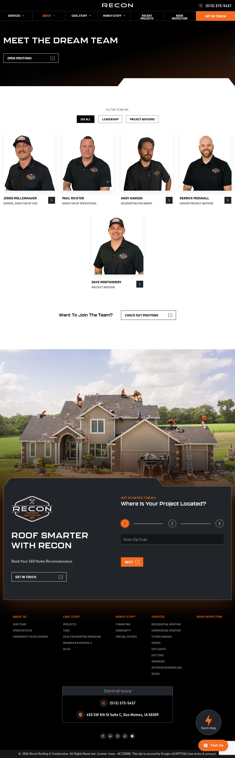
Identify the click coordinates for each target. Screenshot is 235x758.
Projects (69, 624)
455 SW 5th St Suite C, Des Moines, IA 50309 (123, 714)
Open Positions (19, 58)
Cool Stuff (71, 616)
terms (197, 753)
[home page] (117, 6)
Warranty (123, 630)
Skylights (158, 649)
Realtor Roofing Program (82, 636)
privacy (210, 753)
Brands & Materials (77, 643)
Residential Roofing (166, 624)
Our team (19, 624)
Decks (155, 674)
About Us (20, 616)
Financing (123, 624)
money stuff (112, 15)
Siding (156, 643)
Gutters (157, 655)
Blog (66, 649)
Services (158, 616)
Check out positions (141, 315)
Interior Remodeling (166, 667)
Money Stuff (126, 616)
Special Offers (126, 636)
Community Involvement (30, 636)
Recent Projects (147, 17)
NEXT (129, 562)
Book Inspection (179, 17)
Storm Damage (161, 636)
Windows (158, 661)
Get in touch (215, 16)
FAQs (66, 630)
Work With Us (22, 630)
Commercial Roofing (166, 630)
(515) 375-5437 (218, 5)
